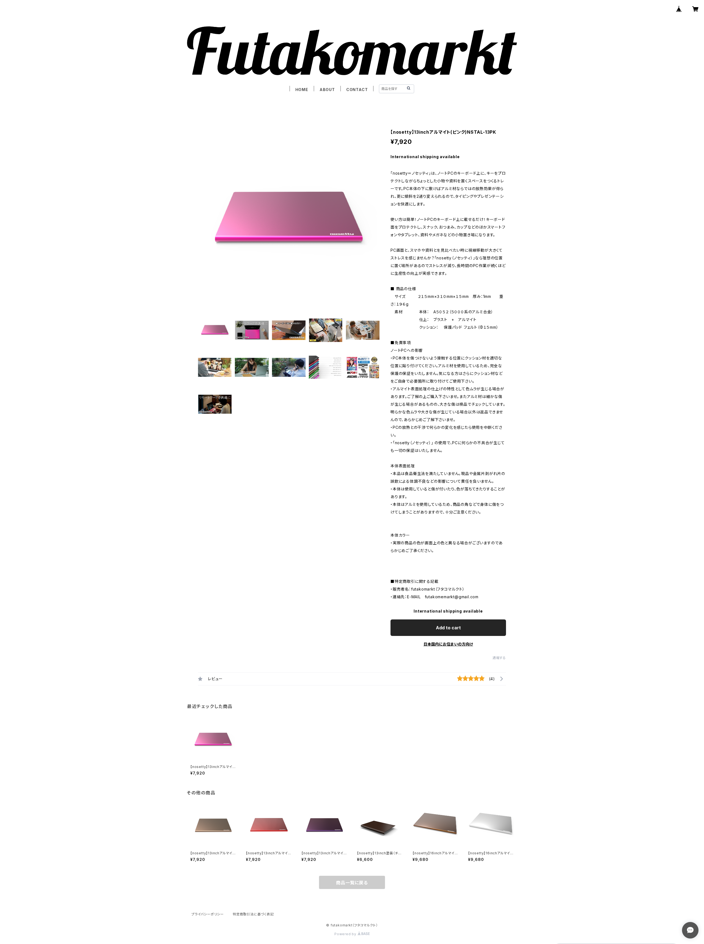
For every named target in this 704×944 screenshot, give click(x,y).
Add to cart (448, 627)
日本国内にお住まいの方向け (448, 644)
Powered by (346, 934)
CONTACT (357, 89)
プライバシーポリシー (207, 914)
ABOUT (327, 89)
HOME (301, 89)
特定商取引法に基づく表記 (253, 914)
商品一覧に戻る (352, 882)
